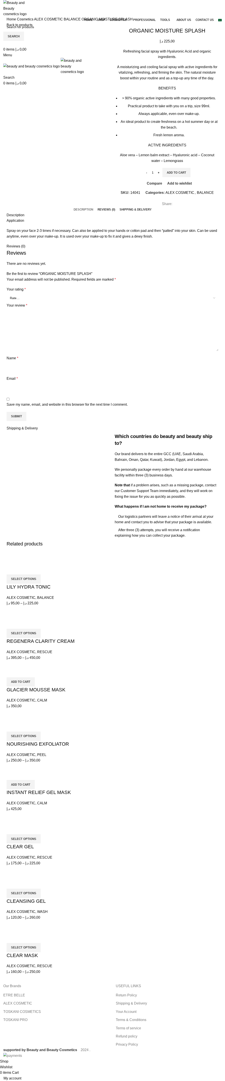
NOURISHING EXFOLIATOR (38, 744)
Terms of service (128, 1028)
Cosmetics (25, 19)
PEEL (41, 755)
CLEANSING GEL (26, 901)
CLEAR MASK (22, 955)
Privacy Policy (127, 1044)
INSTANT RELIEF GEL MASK (39, 792)
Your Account (126, 1012)
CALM (42, 700)
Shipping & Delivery (131, 1003)
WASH (42, 912)
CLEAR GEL (20, 846)
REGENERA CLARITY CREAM (40, 641)
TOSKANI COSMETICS (22, 1012)
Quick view (23, 568)
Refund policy (126, 1036)
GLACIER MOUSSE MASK (36, 689)
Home (12, 19)
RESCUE (44, 652)
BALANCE (73, 19)
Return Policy (126, 995)
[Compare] (12, 568)
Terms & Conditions (131, 1020)
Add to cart (176, 172)
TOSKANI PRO (15, 1020)
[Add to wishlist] (35, 568)
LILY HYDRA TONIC (29, 587)
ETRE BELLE (14, 995)
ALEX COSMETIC (49, 19)
